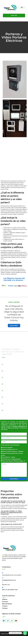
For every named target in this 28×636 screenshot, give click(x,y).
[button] (21, 7)
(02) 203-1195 (6, 584)
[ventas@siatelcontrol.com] (2, 577)
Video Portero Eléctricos (7, 461)
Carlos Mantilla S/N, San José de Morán (11, 575)
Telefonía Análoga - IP (20, 461)
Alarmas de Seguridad (7, 447)
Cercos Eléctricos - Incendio (8, 457)
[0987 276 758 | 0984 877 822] (2, 587)
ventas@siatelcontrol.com (9, 580)
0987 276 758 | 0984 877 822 (10, 589)
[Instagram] (8, 620)
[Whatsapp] (12, 620)
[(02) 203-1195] (2, 582)
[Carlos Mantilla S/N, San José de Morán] (2, 572)
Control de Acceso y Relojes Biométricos (11, 459)
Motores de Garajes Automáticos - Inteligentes (12, 451)
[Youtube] (16, 620)
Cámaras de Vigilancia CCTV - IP (9, 449)
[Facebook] (3, 620)
